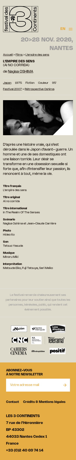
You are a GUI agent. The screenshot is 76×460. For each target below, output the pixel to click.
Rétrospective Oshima (39, 89)
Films (19, 55)
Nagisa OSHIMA (20, 71)
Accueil (8, 55)
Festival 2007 (12, 89)
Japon (7, 83)
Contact (12, 402)
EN (62, 29)
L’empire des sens (37, 55)
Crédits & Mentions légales (44, 402)
